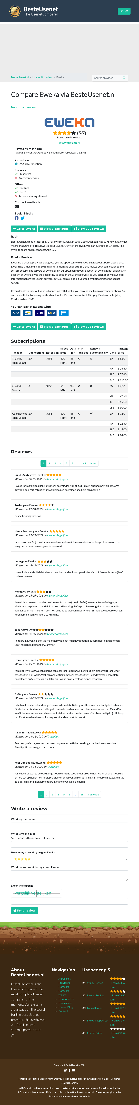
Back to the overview (23, 107)
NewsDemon (94, 1007)
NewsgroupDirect (97, 1020)
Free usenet (65, 1003)
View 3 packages (55, 228)
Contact (63, 1011)
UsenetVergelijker (57, 478)
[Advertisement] (69, 47)
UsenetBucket (95, 995)
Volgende (93, 794)
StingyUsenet (95, 982)
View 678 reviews (90, 228)
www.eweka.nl (69, 142)
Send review (25, 910)
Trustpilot (52, 736)
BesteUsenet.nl (20, 77)
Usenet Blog (65, 1007)
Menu (123, 11)
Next (93, 463)
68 (84, 463)
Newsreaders (66, 998)
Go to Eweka (25, 228)
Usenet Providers (42, 77)
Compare (63, 986)
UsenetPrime (94, 1033)
